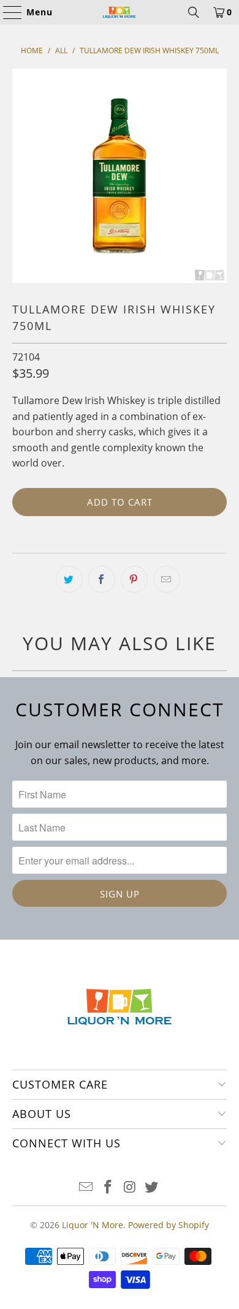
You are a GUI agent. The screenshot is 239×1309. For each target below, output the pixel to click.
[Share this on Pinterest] (134, 579)
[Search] (193, 12)
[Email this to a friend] (166, 579)
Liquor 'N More (92, 1225)
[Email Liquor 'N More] (86, 1187)
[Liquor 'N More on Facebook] (108, 1187)
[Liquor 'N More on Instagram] (130, 1187)
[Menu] (6, 12)
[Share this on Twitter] (69, 579)
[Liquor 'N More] (120, 12)
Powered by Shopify (168, 1225)
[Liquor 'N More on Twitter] (152, 1187)
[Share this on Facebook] (101, 579)
